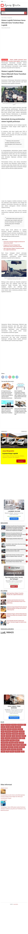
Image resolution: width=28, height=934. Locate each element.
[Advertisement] (14, 44)
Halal (7, 740)
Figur (9, 749)
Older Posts (24, 431)
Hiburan (3, 751)
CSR (23, 738)
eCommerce (15, 733)
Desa (20, 738)
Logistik (3, 744)
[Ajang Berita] (11, 5)
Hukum (16, 742)
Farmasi (3, 733)
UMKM (2, 731)
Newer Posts (4, 431)
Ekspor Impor (14, 738)
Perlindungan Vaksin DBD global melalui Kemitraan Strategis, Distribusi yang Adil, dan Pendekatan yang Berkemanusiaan (13, 808)
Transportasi (15, 731)
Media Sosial (4, 747)
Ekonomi (9, 729)
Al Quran (21, 742)
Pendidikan (9, 733)
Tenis (23, 751)
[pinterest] (9, 377)
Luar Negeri (21, 733)
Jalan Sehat (3, 800)
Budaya (17, 740)
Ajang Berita (15, 904)
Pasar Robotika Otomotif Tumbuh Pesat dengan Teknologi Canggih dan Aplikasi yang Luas (16, 622)
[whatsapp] (13, 377)
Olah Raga (22, 731)
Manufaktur (9, 744)
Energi (2, 740)
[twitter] (6, 377)
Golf (2, 738)
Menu (3, 9)
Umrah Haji (17, 751)
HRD (14, 744)
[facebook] (2, 377)
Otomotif (12, 740)
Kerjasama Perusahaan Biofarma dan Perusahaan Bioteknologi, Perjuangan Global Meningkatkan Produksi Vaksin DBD (15, 534)
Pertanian (20, 729)
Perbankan (3, 749)
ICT (24, 724)
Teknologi (14, 724)
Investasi (11, 742)
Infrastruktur (4, 742)
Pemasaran (8, 731)
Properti (13, 749)
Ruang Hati (10, 747)
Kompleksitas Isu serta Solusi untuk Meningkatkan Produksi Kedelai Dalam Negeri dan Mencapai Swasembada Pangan (13, 796)
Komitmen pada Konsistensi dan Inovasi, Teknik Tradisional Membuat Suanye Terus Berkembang (16, 601)
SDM (7, 751)
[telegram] (17, 377)
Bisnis (2, 724)
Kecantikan (7, 738)
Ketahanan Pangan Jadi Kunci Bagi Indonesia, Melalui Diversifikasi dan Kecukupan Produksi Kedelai (17, 615)
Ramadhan (3, 729)
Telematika (23, 744)
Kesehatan (20, 724)
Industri (14, 729)
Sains (18, 744)
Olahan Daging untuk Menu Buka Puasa (14, 538)
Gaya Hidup (8, 724)
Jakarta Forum (4, 788)
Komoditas (22, 747)
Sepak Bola (19, 749)
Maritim (11, 751)
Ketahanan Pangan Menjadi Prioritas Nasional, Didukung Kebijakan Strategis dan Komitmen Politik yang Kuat (17, 608)
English (16, 747)
